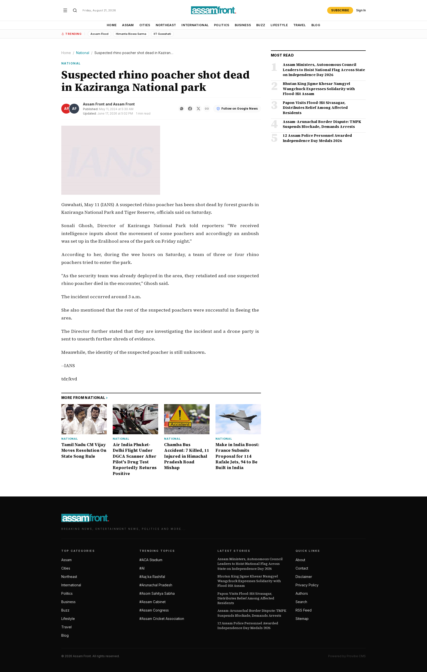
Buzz (260, 25)
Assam (128, 25)
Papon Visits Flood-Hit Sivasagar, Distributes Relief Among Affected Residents (245, 598)
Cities (144, 25)
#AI (142, 568)
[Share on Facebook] (190, 108)
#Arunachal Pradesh (155, 585)
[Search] (75, 10)
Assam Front (94, 104)
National (82, 53)
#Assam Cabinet (152, 602)
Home (112, 25)
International (195, 25)
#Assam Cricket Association (161, 618)
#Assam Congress (154, 610)
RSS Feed (304, 610)
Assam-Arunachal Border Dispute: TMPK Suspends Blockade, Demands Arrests (251, 613)
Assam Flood (99, 34)
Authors (302, 593)
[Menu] (65, 10)
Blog (315, 25)
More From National (84, 397)
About (300, 560)
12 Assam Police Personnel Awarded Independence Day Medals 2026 (247, 625)
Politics (221, 25)
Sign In (361, 10)
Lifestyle (279, 25)
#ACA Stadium (150, 560)
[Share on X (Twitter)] (198, 108)
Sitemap (302, 618)
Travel (299, 25)
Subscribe (340, 10)
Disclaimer (304, 576)
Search (301, 602)
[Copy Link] (206, 108)
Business (243, 25)
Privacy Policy (307, 585)
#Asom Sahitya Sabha (157, 593)
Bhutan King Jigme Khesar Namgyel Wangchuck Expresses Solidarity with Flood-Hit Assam (249, 581)
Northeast (166, 25)
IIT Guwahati (162, 34)
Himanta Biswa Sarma (131, 34)
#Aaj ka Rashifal (152, 576)
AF (66, 108)
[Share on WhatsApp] (181, 108)
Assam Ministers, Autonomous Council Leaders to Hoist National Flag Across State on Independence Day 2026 (250, 564)
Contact (302, 568)
